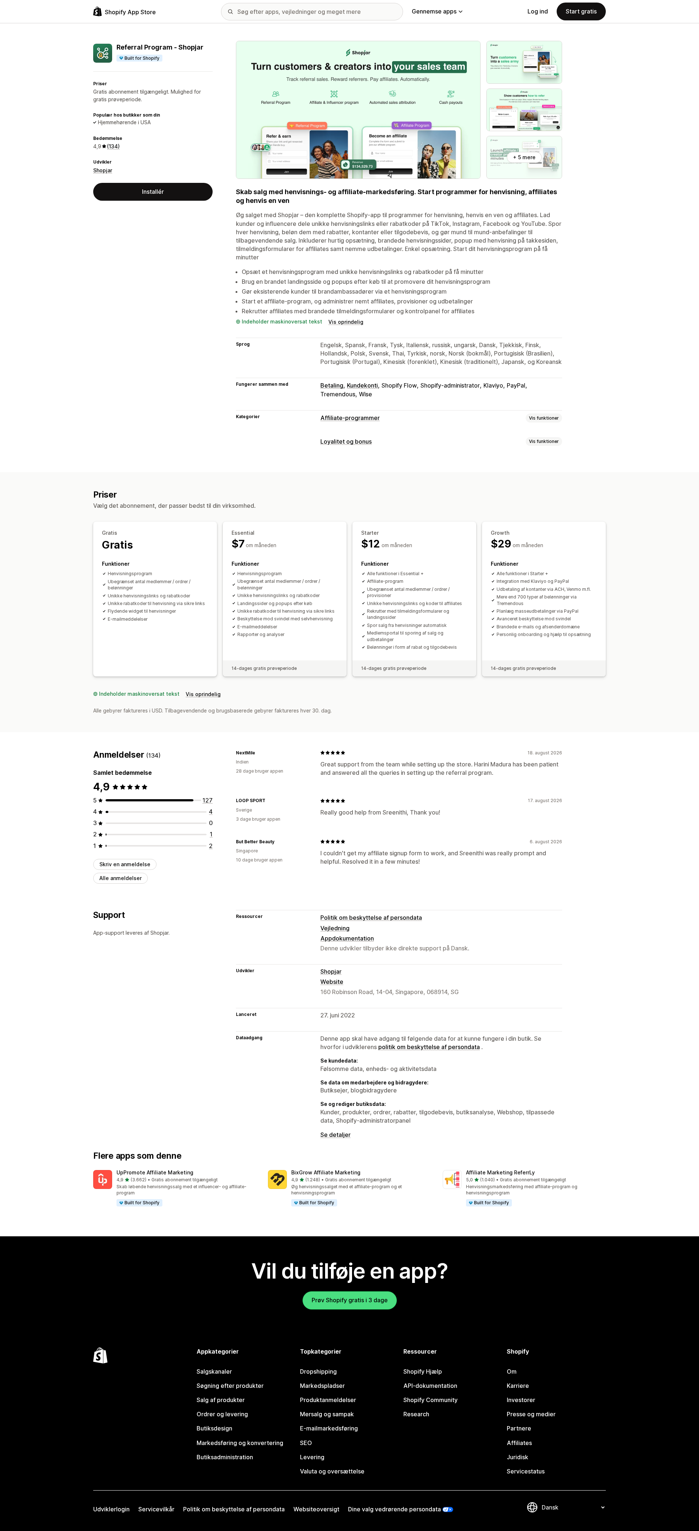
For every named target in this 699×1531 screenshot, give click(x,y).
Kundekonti (362, 385)
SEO (306, 1442)
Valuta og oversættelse (332, 1471)
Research (416, 1414)
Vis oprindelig (345, 322)
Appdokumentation (347, 938)
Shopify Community (430, 1400)
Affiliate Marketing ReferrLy (500, 1172)
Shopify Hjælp (422, 1371)
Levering (312, 1457)
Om (512, 1371)
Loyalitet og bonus (346, 441)
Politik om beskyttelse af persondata (371, 917)
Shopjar (102, 170)
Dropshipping (318, 1371)
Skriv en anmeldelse (124, 864)
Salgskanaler (214, 1371)
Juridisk (517, 1457)
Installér (153, 191)
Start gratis (581, 11)
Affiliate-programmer (350, 417)
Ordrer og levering (222, 1414)
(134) (113, 146)
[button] (174, 1188)
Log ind (538, 11)
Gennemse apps (434, 11)
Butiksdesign (214, 1428)
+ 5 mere (524, 157)
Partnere (519, 1428)
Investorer (521, 1400)
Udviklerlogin (111, 1509)
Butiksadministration (225, 1457)
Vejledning (335, 928)
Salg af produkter (221, 1400)
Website (331, 981)
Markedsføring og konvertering (240, 1442)
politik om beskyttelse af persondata (429, 1047)
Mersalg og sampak (327, 1414)
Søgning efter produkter (230, 1385)
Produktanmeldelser (328, 1400)
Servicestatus (526, 1471)
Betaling (331, 385)
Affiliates (519, 1442)
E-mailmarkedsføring (329, 1428)
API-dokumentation (430, 1385)
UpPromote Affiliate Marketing (154, 1172)
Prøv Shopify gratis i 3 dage (350, 1300)
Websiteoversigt (316, 1509)
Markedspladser (322, 1385)
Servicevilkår (156, 1509)
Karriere (518, 1385)
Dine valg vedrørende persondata (394, 1509)
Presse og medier (531, 1414)
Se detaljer (335, 1134)
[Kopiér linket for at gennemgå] (259, 752)
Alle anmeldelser (120, 878)
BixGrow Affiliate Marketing (325, 1172)
